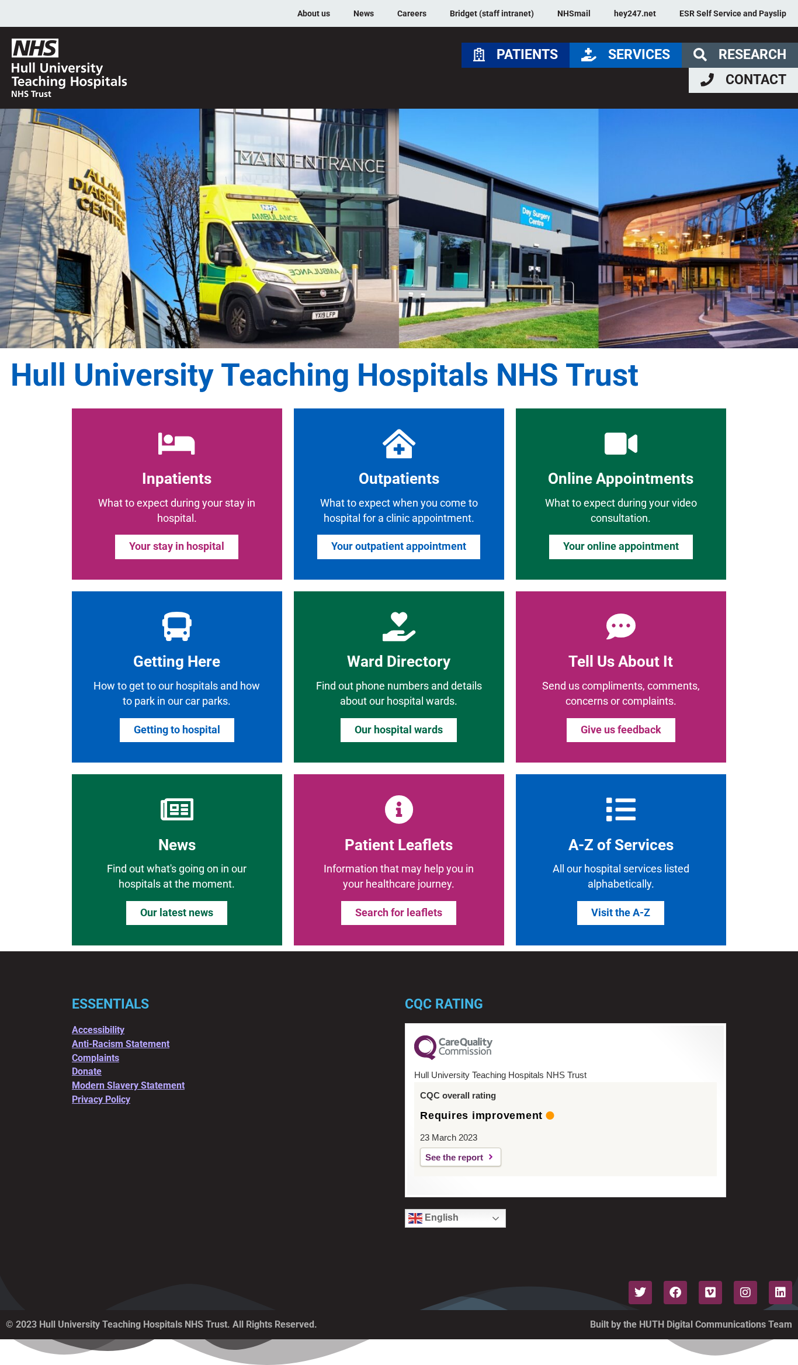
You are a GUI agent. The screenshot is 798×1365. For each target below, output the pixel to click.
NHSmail (574, 13)
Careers (411, 13)
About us (313, 13)
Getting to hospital (177, 730)
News (363, 13)
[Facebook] (675, 1292)
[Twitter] (640, 1292)
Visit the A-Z (620, 913)
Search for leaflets (398, 913)
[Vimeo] (710, 1292)
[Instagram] (745, 1292)
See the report (454, 1157)
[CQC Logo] (453, 1057)
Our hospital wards (399, 730)
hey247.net (635, 13)
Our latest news (176, 913)
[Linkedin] (780, 1292)
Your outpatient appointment (398, 546)
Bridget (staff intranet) (492, 13)
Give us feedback (621, 730)
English (440, 1217)
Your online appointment (621, 546)
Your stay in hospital (176, 546)
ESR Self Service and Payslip (732, 13)
